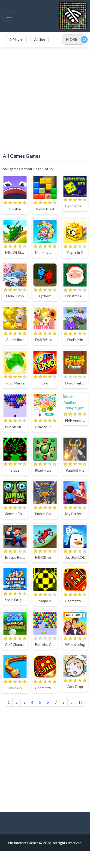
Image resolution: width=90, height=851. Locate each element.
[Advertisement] (45, 97)
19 (80, 702)
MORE (71, 39)
